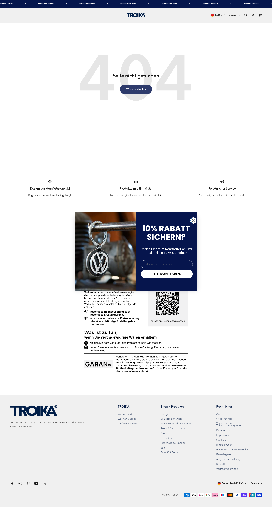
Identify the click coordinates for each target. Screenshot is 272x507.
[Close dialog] (193, 220)
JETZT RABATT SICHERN (166, 274)
